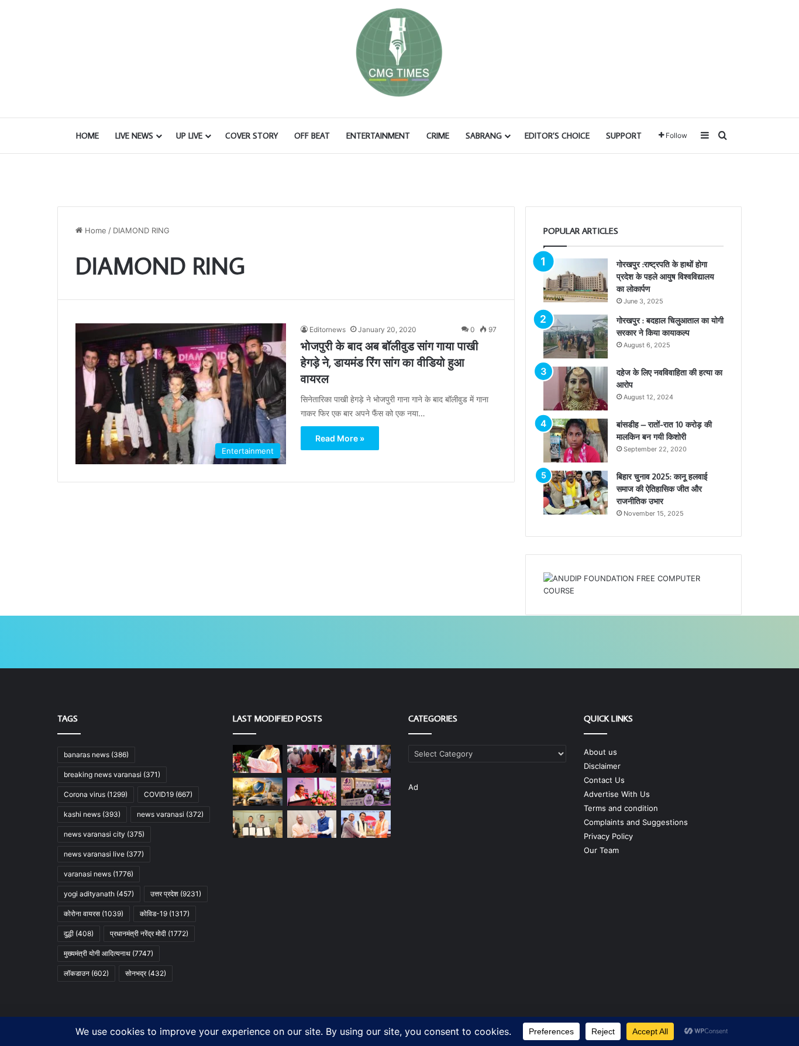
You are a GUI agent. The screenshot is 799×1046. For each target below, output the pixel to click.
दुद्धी (79, 933)
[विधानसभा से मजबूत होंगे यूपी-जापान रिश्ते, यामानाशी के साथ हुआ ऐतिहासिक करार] (258, 824)
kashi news (92, 814)
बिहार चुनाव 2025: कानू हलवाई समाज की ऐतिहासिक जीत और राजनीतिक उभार (662, 488)
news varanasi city (104, 834)
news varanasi (170, 814)
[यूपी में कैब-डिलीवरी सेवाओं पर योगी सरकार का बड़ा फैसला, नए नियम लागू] (258, 792)
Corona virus (96, 794)
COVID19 (168, 794)
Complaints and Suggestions (636, 822)
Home (87, 135)
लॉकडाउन (86, 973)
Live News (134, 135)
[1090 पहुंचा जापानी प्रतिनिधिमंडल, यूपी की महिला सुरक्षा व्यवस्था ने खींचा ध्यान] (366, 792)
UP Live (189, 135)
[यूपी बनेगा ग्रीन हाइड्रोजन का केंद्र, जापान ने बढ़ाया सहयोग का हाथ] (366, 759)
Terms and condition (621, 808)
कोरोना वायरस (93, 913)
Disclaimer (602, 766)
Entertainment (378, 135)
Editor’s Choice (557, 135)
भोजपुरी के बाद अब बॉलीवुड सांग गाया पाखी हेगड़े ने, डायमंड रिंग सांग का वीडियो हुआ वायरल (389, 362)
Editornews (327, 329)
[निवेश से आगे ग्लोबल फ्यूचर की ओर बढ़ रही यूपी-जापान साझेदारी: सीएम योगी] (258, 759)
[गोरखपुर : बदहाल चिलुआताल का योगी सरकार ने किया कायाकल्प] (575, 336)
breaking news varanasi (112, 774)
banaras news (96, 754)
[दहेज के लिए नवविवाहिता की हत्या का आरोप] (575, 388)
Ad (413, 787)
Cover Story (251, 135)
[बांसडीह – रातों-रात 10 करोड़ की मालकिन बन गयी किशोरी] (575, 440)
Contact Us (604, 780)
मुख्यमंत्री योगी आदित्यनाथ (108, 953)
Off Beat (312, 135)
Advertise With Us (617, 794)
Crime (437, 135)
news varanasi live (104, 854)
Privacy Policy (608, 836)
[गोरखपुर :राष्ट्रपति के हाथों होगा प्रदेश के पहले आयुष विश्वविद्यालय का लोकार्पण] (575, 280)
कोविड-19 (165, 913)
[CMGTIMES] (399, 52)
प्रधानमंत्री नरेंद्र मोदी (149, 933)
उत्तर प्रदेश (175, 893)
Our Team (601, 850)
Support (624, 135)
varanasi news (98, 873)
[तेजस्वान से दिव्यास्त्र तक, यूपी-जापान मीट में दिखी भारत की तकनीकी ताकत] (312, 759)
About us (600, 752)
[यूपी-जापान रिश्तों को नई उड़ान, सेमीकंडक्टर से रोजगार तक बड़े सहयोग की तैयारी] (312, 824)
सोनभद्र (145, 973)
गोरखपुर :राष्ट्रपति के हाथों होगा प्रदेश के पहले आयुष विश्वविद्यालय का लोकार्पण (665, 276)
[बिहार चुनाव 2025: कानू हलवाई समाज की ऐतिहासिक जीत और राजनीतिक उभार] (575, 493)
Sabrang (484, 135)
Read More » (339, 438)
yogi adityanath (99, 893)
